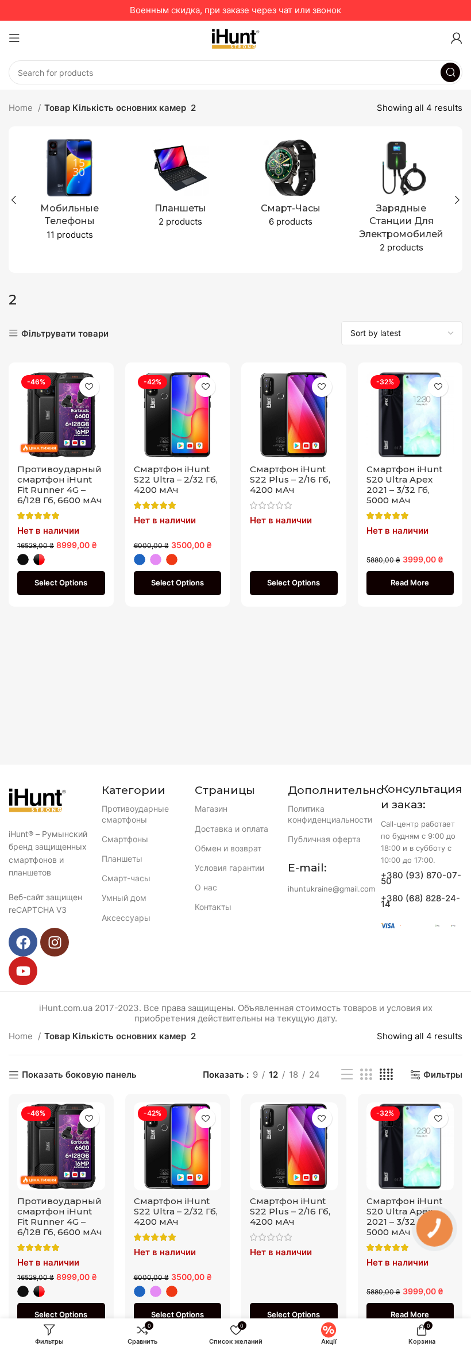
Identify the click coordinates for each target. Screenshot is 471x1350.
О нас (206, 887)
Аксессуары (126, 918)
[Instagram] (54, 942)
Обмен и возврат (228, 848)
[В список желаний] (89, 387)
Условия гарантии (229, 868)
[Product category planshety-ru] (180, 186)
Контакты (213, 907)
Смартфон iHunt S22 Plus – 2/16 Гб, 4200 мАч (290, 479)
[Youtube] (23, 970)
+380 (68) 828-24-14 (420, 901)
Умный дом (124, 897)
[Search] (450, 72)
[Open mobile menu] (14, 37)
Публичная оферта (324, 839)
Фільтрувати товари (65, 333)
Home (22, 107)
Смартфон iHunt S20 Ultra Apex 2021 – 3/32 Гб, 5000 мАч (404, 485)
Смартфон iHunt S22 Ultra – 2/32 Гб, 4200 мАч (176, 479)
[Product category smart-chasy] (291, 186)
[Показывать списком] (347, 1074)
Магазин (211, 808)
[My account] (456, 37)
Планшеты (122, 858)
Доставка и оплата (231, 829)
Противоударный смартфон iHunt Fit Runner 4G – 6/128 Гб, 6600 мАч (59, 485)
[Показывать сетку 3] (366, 1074)
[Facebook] (23, 942)
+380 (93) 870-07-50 (421, 878)
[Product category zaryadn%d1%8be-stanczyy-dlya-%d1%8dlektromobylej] (401, 199)
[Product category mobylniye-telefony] (69, 193)
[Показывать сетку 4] (386, 1074)
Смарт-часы (126, 878)
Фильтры (442, 1075)
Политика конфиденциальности (328, 814)
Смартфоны (125, 839)
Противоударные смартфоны (135, 814)
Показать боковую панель (79, 1075)
